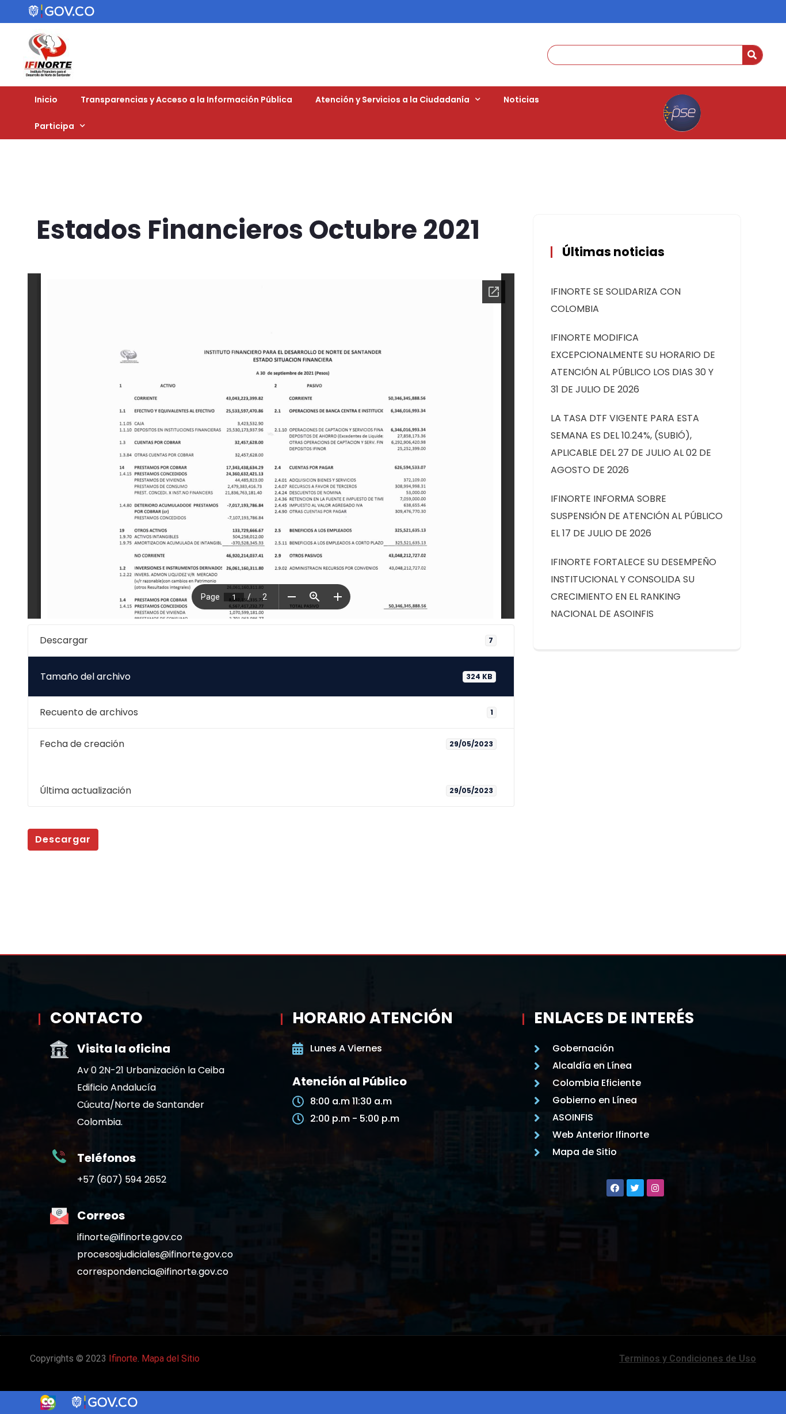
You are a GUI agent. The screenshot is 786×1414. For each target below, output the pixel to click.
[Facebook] (615, 1187)
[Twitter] (635, 1187)
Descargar (63, 839)
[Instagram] (655, 1187)
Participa (54, 126)
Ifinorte (123, 1358)
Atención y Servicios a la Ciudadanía (392, 99)
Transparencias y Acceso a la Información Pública (186, 99)
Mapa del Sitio (171, 1358)
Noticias (521, 99)
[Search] (752, 54)
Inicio (46, 99)
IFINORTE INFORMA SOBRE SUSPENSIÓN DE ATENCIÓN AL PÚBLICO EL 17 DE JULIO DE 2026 (637, 516)
